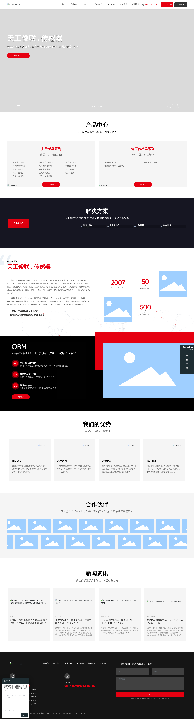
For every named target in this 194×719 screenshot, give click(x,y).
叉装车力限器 (18, 173)
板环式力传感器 (45, 166)
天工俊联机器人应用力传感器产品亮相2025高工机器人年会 (73, 621)
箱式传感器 (69, 173)
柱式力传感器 (70, 166)
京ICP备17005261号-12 (70, 713)
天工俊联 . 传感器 (29, 266)
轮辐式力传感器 (19, 166)
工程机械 (140, 225)
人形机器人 (18, 223)
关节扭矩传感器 (45, 176)
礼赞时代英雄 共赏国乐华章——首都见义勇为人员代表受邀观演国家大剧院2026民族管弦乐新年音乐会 (28, 623)
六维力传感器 (18, 176)
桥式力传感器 (44, 169)
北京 (56, 713)
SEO (59, 713)
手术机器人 (114, 225)
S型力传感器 (70, 169)
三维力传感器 (44, 173)
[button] (18, 105)
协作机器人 (88, 225)
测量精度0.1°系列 (151, 162)
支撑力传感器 (18, 169)
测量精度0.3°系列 (111, 162)
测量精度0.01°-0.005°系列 (115, 166)
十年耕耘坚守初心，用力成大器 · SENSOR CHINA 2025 (117, 621)
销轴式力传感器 (19, 162)
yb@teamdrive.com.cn (79, 685)
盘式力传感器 (70, 162)
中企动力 (50, 713)
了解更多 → (18, 55)
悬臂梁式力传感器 (46, 162)
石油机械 (167, 225)
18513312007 (151, 4)
